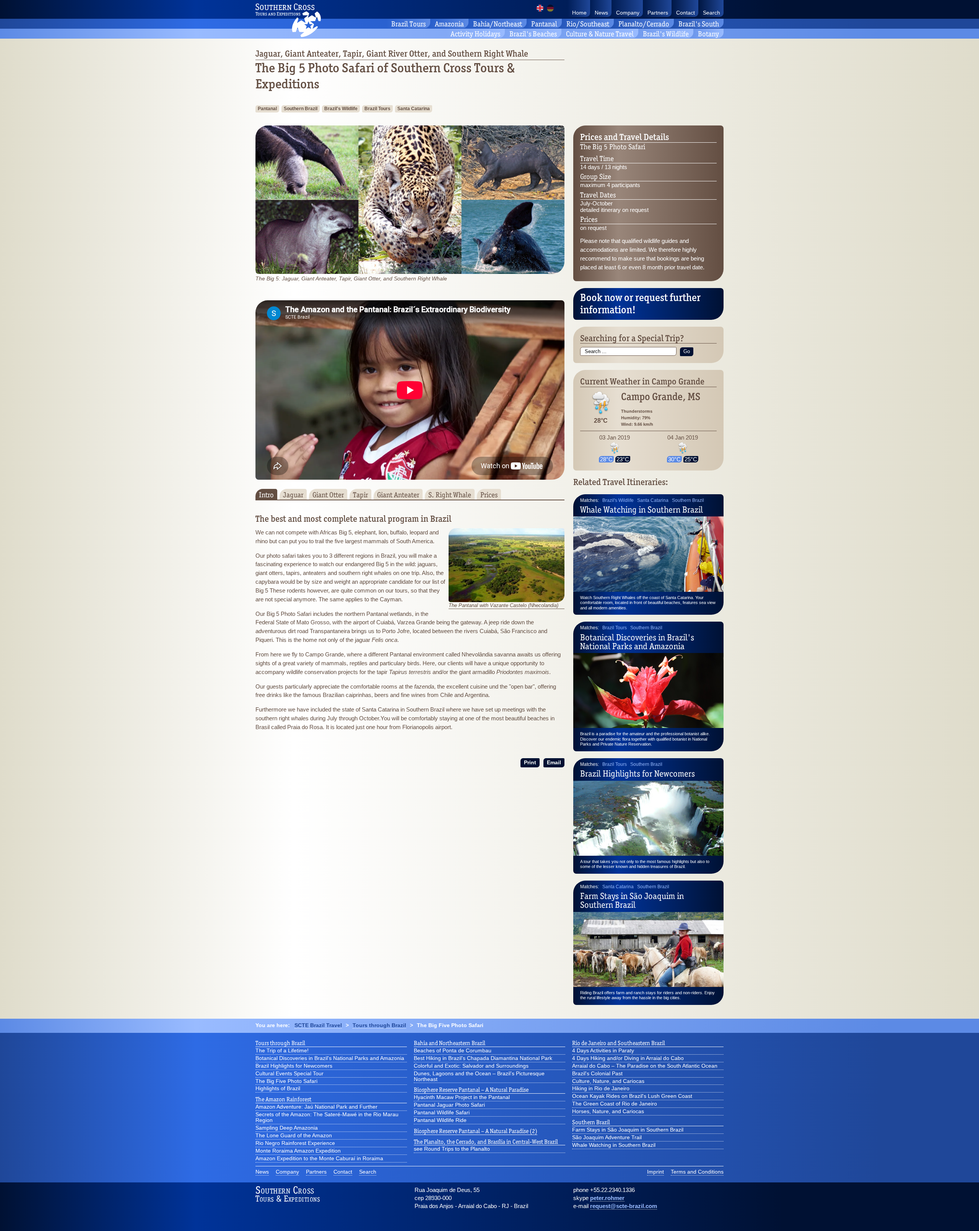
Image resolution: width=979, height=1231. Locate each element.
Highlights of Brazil (277, 1088)
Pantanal (544, 24)
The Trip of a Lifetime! (282, 1051)
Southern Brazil (300, 108)
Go (686, 351)
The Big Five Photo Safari (286, 1081)
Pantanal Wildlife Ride (440, 1120)
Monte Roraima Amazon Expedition (298, 1151)
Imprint (655, 1172)
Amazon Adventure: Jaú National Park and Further (316, 1107)
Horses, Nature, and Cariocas (608, 1111)
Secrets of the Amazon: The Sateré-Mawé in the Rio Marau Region (326, 1117)
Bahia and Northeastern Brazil (449, 1043)
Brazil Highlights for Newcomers (637, 773)
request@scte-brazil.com (623, 1206)
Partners (657, 13)
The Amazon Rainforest (283, 1099)
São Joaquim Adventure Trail (607, 1137)
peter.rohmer (607, 1198)
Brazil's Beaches (533, 33)
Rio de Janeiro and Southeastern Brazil (618, 1043)
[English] (540, 8)
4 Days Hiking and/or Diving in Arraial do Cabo (628, 1058)
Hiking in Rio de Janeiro (600, 1088)
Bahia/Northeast (497, 24)
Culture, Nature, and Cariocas (608, 1081)
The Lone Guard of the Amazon (293, 1135)
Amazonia (449, 24)
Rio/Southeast (587, 24)
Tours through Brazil (280, 1043)
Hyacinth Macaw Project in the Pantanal (462, 1097)
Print (530, 762)
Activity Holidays (475, 33)
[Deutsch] (550, 8)
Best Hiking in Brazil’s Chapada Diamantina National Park (483, 1058)
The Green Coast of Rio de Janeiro (614, 1104)
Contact (685, 13)
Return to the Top (953, 1216)
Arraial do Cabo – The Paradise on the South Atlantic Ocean (644, 1066)
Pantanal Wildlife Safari (442, 1112)
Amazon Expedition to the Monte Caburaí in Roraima (319, 1158)
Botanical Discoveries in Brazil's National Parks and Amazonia (637, 641)
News (601, 13)
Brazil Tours (408, 24)
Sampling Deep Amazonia (286, 1128)
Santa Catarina (413, 108)
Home (579, 13)
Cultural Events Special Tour (289, 1073)
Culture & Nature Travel (600, 33)
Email (554, 762)
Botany (708, 33)
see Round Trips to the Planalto (452, 1149)
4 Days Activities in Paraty (603, 1051)
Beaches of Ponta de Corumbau (452, 1051)
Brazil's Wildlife (666, 33)
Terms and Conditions (697, 1172)
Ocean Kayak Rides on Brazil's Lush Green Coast (632, 1096)
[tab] (266, 494)
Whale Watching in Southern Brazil (641, 510)
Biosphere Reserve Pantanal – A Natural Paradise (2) (475, 1131)
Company (627, 13)
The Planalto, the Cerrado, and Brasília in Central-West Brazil (486, 1141)
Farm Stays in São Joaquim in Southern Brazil (632, 900)
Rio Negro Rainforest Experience (295, 1143)
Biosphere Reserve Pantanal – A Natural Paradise (471, 1089)
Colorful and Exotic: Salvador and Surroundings (471, 1066)
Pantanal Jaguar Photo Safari (449, 1105)
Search (711, 13)
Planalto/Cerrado (643, 24)
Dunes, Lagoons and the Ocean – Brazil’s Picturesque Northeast (479, 1076)
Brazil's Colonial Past (597, 1073)
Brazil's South (698, 24)
